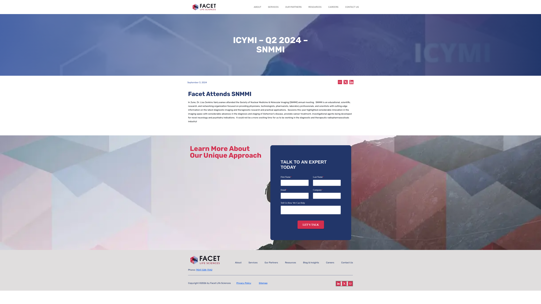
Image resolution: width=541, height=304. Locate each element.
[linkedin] (338, 283)
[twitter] (344, 283)
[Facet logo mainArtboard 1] (205, 3)
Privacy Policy (243, 283)
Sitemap (263, 283)
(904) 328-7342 (204, 270)
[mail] (350, 283)
